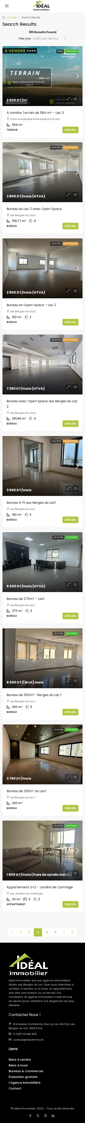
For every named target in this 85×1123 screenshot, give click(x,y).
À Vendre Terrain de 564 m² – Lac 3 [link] (35, 112)
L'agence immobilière (24, 1083)
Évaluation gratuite (23, 1077)
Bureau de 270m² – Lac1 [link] (26, 598)
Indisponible (71, 147)
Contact (15, 1088)
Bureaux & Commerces (26, 1071)
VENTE (60, 51)
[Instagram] (46, 1116)
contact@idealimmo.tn (28, 1040)
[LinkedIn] (54, 1116)
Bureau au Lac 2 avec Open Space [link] (34, 208)
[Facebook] (31, 1116)
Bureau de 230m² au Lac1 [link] (26, 791)
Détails (70, 130)
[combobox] (49, 38)
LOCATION (56, 147)
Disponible (72, 51)
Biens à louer (18, 1065)
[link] (42, 76)
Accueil (11, 17)
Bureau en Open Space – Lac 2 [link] (31, 305)
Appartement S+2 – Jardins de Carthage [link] (40, 887)
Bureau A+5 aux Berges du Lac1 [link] (31, 502)
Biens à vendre (20, 1060)
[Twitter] (39, 1116)
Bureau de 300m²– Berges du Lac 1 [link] (34, 695)
